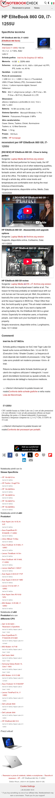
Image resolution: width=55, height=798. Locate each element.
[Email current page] (30, 460)
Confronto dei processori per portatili (23, 429)
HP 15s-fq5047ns (8, 501)
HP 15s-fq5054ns (8, 489)
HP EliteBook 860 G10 (10, 721)
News (37, 7)
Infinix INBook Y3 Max (10, 539)
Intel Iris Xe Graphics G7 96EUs (30, 57)
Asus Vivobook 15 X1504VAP (13, 684)
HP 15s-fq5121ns (8, 477)
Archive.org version (35, 158)
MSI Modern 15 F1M (9, 646)
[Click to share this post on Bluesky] (23, 455)
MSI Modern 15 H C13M (11, 675)
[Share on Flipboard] (50, 454)
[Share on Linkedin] (24, 460)
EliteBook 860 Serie (11, 40)
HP (19, 778)
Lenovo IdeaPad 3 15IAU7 (11, 568)
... (52, 7)
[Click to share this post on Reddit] (36, 454)
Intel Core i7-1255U (10, 47)
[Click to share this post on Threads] (16, 455)
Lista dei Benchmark (12, 394)
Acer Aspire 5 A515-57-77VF (12, 574)
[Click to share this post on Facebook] (10, 455)
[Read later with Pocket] (43, 454)
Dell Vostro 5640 (8, 655)
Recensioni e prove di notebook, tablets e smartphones (23, 775)
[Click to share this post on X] (30, 454)
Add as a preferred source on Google (30, 448)
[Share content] (4, 455)
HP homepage (15, 137)
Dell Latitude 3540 (8, 712)
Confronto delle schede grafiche (23, 391)
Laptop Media (17, 158)
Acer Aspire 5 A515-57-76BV (12, 580)
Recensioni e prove (21, 7)
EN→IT (29, 283)
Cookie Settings (27, 786)
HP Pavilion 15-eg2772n (11, 483)
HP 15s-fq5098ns (8, 507)
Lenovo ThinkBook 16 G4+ (11, 553)
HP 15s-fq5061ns (8, 495)
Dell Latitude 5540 (8, 704)
